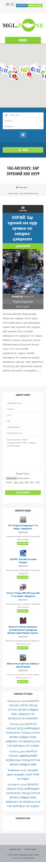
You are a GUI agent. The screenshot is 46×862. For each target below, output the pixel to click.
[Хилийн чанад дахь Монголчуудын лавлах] (23, 25)
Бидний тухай (15, 849)
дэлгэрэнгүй (23, 246)
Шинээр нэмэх (35, 5)
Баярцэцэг (14, 770)
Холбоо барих (30, 849)
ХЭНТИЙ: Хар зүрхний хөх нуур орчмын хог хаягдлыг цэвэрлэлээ (22, 228)
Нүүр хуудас (13, 193)
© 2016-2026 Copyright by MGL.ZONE (23, 855)
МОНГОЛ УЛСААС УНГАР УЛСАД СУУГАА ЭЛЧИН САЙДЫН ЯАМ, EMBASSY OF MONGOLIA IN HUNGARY (23, 710)
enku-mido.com (28, 858)
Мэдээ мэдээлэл (23, 301)
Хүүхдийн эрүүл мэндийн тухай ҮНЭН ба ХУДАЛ (23, 774)
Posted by (23, 296)
